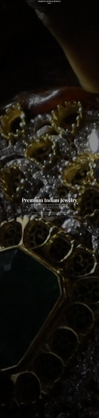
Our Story (49, 218)
